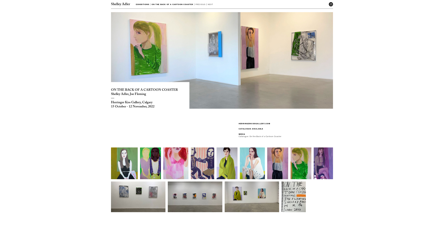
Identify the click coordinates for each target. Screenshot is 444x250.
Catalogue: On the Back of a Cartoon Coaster (260, 136)
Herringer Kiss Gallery (126, 102)
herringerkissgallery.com (254, 123)
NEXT (210, 4)
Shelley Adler (120, 4)
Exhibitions (142, 4)
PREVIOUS (200, 4)
